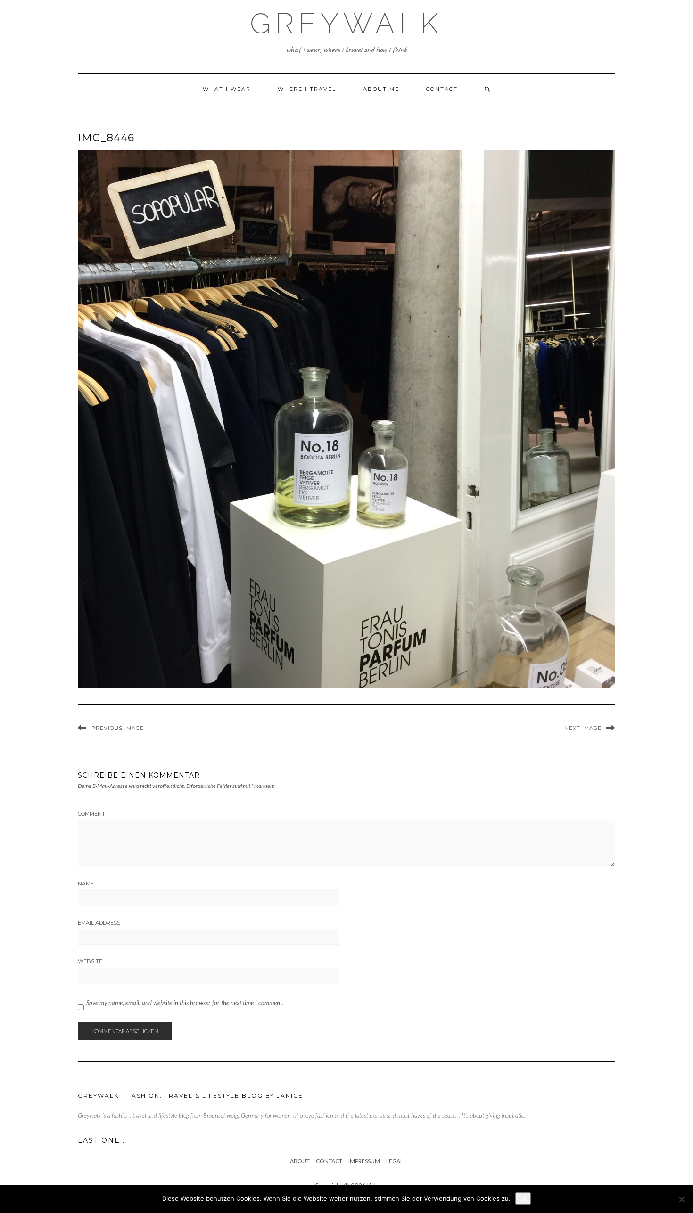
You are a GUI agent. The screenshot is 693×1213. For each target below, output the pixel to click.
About (300, 1160)
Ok (523, 1198)
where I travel (307, 89)
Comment (91, 814)
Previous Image (117, 728)
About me (381, 89)
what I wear (227, 89)
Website (90, 961)
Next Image (583, 728)
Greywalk (346, 23)
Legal (394, 1160)
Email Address (99, 922)
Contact (442, 89)
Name (86, 883)
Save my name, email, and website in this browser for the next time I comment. (184, 1003)
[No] (681, 1199)
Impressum (364, 1160)
